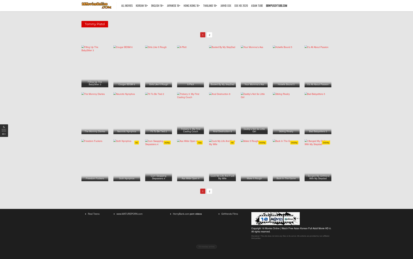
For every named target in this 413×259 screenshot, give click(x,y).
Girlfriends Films (229, 213)
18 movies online (206, 246)
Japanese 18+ (173, 6)
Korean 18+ (142, 6)
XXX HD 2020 (241, 6)
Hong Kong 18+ (192, 6)
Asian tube (257, 6)
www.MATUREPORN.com (129, 213)
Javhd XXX (225, 6)
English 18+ (157, 6)
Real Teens (94, 213)
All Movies (127, 6)
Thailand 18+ (210, 6)
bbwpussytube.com (276, 6)
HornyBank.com (181, 213)
